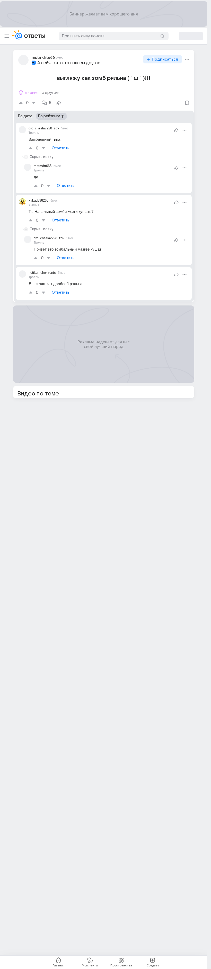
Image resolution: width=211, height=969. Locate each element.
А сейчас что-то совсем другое (68, 63)
